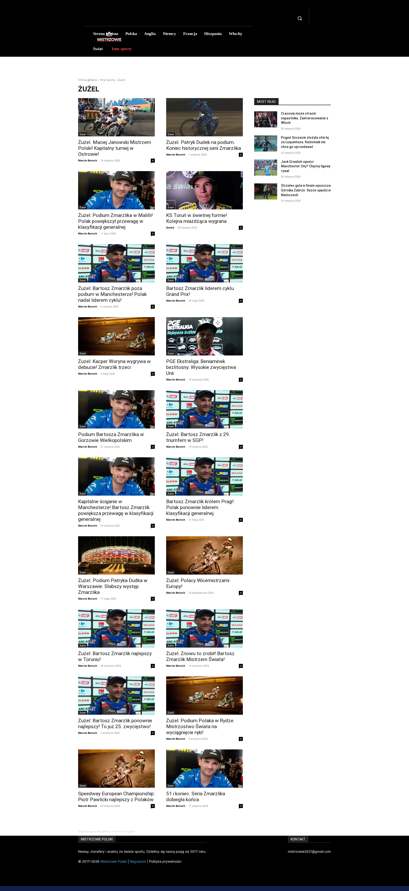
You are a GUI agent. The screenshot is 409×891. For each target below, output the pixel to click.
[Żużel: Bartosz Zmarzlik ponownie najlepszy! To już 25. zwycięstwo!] (116, 695)
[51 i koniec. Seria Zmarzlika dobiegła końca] (204, 768)
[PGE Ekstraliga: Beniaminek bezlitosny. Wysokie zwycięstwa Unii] (204, 336)
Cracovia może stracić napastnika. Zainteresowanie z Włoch (304, 118)
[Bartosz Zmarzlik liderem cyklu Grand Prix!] (204, 263)
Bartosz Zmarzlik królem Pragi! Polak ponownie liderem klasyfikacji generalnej (200, 507)
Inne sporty (107, 80)
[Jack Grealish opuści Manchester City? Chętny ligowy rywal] (265, 168)
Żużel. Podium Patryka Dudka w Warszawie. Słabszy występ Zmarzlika (112, 586)
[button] (299, 18)
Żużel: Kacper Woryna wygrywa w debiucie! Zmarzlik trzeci (114, 364)
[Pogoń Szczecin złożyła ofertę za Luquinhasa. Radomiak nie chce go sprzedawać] (265, 143)
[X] (317, 22)
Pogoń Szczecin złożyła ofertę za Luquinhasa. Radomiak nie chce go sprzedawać (305, 142)
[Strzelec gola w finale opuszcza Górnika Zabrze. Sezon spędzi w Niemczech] (265, 191)
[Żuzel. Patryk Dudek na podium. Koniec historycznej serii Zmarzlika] (204, 117)
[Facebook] (317, 10)
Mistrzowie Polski (113, 861)
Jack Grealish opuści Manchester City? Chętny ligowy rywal (305, 166)
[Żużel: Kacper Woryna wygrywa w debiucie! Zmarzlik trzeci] (116, 336)
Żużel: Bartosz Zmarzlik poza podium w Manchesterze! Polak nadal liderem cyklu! (112, 294)
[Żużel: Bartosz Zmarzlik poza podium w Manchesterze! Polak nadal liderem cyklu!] (116, 263)
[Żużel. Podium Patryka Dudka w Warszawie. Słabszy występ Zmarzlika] (116, 555)
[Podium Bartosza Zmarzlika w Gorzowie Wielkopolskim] (116, 409)
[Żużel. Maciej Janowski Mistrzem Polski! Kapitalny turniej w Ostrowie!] (116, 117)
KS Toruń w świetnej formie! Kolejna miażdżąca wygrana (196, 218)
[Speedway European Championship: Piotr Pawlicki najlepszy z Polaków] (116, 768)
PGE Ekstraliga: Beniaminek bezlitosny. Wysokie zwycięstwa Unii (201, 367)
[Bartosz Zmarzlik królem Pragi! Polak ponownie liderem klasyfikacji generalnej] (204, 476)
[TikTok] (317, 16)
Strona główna (87, 80)
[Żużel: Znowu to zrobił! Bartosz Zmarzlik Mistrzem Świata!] (204, 628)
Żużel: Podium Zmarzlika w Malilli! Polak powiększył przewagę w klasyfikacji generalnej (115, 221)
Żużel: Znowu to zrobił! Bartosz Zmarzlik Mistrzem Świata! (200, 656)
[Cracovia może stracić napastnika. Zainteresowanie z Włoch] (265, 119)
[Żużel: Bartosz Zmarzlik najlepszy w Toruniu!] (116, 628)
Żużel (83, 134)
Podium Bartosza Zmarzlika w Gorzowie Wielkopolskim (111, 437)
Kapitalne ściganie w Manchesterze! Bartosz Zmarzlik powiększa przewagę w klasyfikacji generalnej (115, 510)
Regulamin (138, 861)
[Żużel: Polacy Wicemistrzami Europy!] (204, 555)
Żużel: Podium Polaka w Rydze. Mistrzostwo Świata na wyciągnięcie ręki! (200, 726)
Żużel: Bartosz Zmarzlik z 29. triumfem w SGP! (198, 437)
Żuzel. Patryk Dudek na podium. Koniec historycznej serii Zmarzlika (203, 145)
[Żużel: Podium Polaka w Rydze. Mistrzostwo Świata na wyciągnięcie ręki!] (204, 695)
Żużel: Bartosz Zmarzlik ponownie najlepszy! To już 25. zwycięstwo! (115, 723)
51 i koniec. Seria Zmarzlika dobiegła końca (195, 796)
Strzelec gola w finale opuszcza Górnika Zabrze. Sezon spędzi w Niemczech (306, 190)
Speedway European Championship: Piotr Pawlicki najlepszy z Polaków (116, 796)
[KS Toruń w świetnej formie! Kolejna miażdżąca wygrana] (204, 190)
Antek (170, 227)
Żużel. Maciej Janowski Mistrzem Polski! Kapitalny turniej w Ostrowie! (114, 148)
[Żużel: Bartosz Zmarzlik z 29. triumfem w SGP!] (204, 409)
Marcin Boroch (87, 160)
